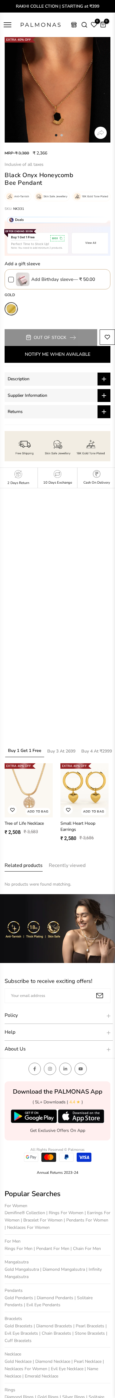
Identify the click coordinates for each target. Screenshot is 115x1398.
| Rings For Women (65, 1213)
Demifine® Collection (25, 1213)
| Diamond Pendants (54, 1298)
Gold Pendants (19, 1298)
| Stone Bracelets (89, 1333)
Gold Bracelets (19, 1326)
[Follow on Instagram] (50, 1069)
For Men (13, 1241)
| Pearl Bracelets (89, 1326)
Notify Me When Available (57, 354)
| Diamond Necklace (52, 1361)
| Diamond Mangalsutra (63, 1269)
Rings (10, 1390)
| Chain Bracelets (55, 1333)
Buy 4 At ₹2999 (96, 751)
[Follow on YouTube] (81, 1069)
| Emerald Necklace (40, 1376)
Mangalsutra (17, 1262)
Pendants (14, 1290)
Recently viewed (67, 865)
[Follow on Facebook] (35, 1069)
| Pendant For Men (52, 1248)
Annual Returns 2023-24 (57, 1172)
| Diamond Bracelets (53, 1326)
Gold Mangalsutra (22, 1269)
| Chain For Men (86, 1248)
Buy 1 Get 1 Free (24, 750)
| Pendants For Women (86, 1220)
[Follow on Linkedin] (65, 1069)
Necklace (13, 1354)
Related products (24, 865)
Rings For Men (19, 1248)
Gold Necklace (19, 1361)
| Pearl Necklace (87, 1361)
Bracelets (13, 1319)
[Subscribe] (99, 995)
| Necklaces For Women (27, 1227)
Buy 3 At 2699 (61, 751)
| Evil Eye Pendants (42, 1305)
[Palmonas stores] (74, 25)
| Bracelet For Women (42, 1220)
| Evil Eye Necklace (66, 1369)
